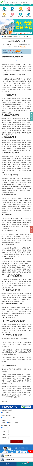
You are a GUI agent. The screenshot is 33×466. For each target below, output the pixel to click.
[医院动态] (20, 8)
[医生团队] (20, 14)
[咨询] (29, 14)
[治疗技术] (4, 14)
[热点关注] (12, 14)
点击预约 (23, 46)
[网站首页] (4, 8)
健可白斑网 (5, 402)
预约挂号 (18, 50)
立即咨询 (25, 463)
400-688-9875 (10, 50)
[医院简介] (12, 8)
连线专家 (8, 464)
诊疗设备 (26, 36)
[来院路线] (29, 8)
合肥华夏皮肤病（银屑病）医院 (12, 36)
